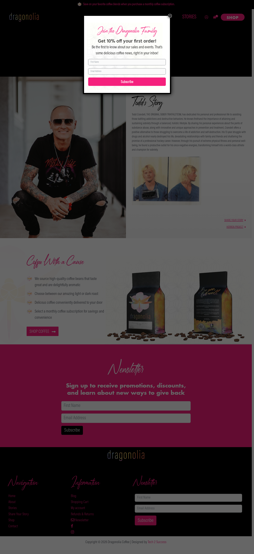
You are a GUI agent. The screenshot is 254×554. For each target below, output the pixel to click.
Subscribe (127, 82)
